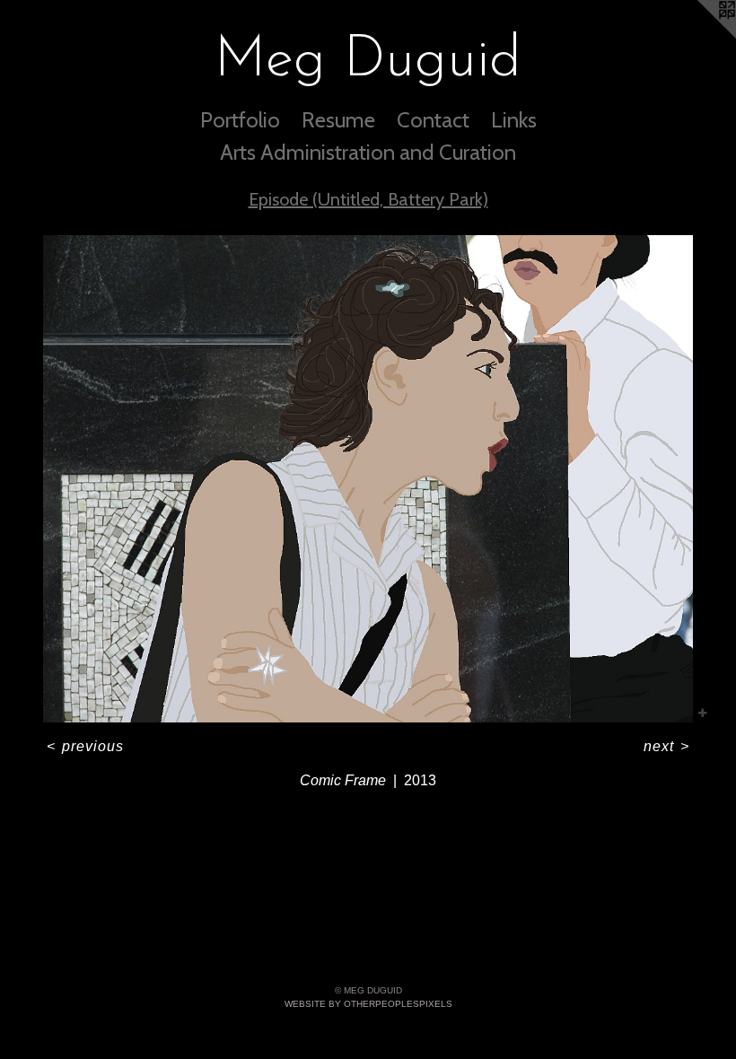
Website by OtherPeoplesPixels (368, 1004)
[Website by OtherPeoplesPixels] (700, 36)
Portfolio (240, 120)
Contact (433, 120)
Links (514, 120)
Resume (338, 120)
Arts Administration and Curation (368, 152)
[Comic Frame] (368, 478)
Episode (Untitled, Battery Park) (368, 199)
